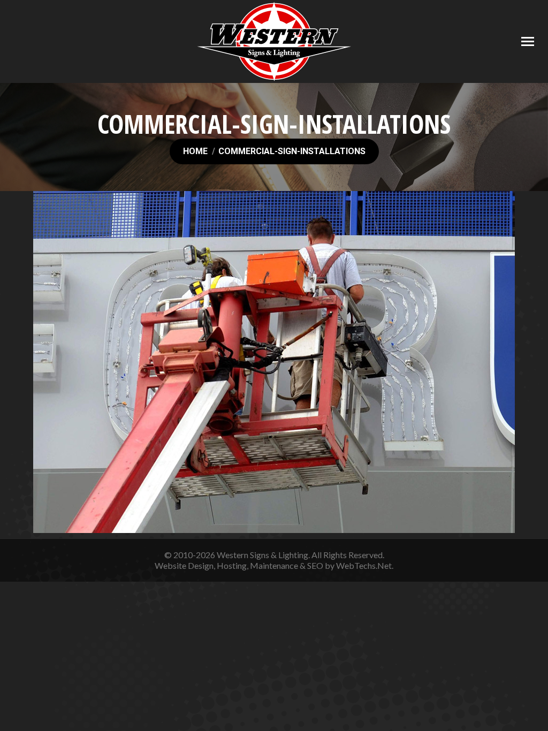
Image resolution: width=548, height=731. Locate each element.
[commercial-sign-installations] (274, 362)
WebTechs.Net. (364, 565)
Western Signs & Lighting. (263, 555)
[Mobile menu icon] (528, 41)
